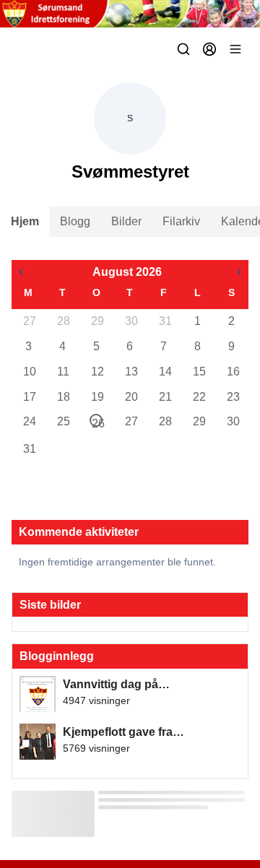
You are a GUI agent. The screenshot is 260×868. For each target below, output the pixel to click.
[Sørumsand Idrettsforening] (130, 13)
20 (130, 397)
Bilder (126, 221)
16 (232, 371)
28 (63, 321)
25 (63, 421)
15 (198, 371)
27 (29, 321)
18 (63, 397)
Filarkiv (181, 221)
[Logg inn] (209, 49)
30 (130, 321)
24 (29, 421)
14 (164, 371)
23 (232, 397)
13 (130, 371)
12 (97, 371)
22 (198, 397)
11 (63, 371)
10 (29, 371)
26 (97, 422)
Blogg (75, 221)
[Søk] (183, 49)
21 (164, 397)
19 (97, 397)
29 (97, 321)
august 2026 (127, 272)
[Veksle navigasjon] (235, 49)
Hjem (25, 221)
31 (164, 321)
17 (29, 397)
